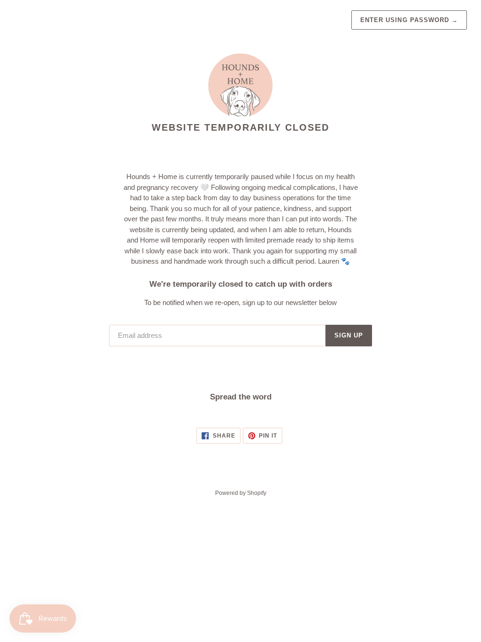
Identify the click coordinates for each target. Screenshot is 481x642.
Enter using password (409, 19)
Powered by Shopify (240, 493)
